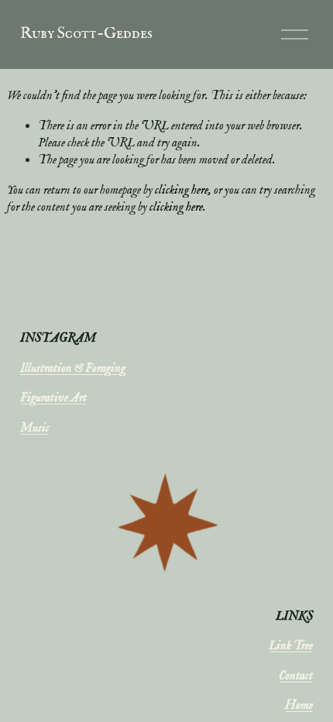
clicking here (181, 190)
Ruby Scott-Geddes (86, 33)
